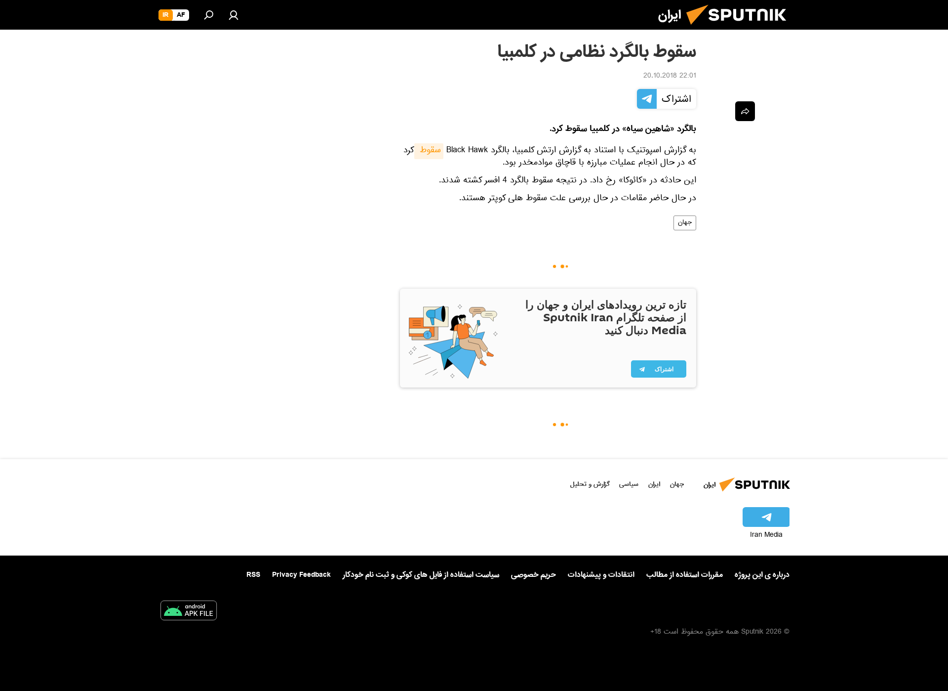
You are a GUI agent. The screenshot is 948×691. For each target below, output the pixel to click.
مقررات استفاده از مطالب (684, 575)
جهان (685, 223)
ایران (654, 484)
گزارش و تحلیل (590, 484)
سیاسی (628, 484)
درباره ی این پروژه (762, 575)
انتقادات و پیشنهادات (601, 575)
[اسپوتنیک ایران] (740, 29)
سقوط (429, 151)
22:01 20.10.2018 (669, 77)
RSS (253, 575)
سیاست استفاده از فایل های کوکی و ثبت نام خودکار (421, 575)
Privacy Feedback (301, 575)
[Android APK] (188, 612)
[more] (745, 111)
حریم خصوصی (533, 575)
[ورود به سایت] (233, 15)
